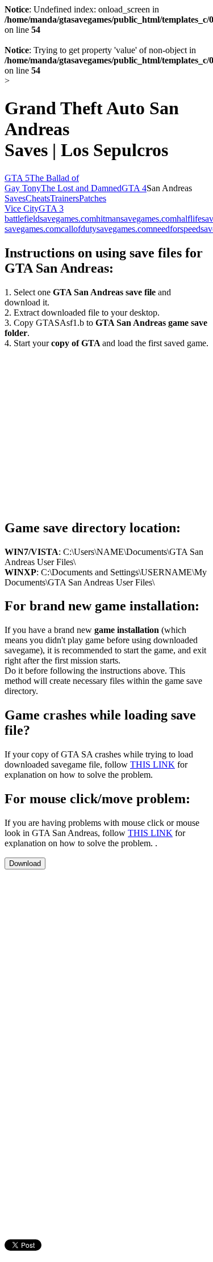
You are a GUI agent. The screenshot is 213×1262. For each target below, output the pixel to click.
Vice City (22, 208)
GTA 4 (134, 188)
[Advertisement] (100, 427)
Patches (92, 198)
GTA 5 (17, 178)
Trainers (64, 198)
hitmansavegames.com (136, 218)
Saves (15, 198)
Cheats (38, 198)
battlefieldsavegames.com (50, 218)
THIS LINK (152, 764)
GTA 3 (51, 208)
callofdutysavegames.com (107, 229)
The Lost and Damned (81, 188)
